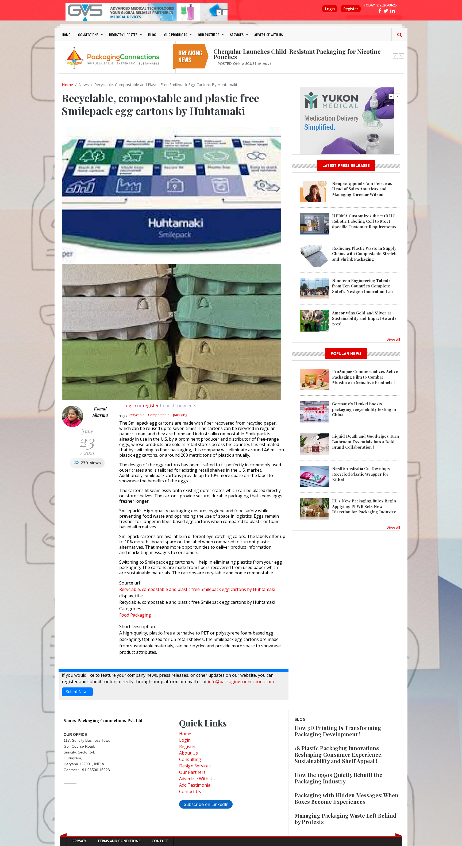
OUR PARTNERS (208, 34)
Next (225, 12)
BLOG (152, 34)
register (151, 406)
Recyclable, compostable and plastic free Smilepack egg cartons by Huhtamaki (197, 589)
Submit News (77, 691)
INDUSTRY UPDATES (123, 34)
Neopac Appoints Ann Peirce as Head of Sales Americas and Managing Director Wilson (362, 189)
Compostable (159, 414)
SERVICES (237, 34)
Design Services (195, 766)
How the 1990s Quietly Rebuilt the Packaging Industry (338, 778)
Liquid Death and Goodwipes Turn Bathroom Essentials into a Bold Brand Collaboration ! (365, 441)
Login (330, 8)
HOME (66, 34)
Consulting (190, 759)
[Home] (113, 58)
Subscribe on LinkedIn (206, 804)
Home (67, 84)
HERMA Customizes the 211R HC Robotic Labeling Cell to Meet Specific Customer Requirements (364, 221)
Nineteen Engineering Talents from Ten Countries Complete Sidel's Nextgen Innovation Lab (362, 286)
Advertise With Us (197, 779)
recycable (137, 414)
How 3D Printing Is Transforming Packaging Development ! (338, 731)
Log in (130, 406)
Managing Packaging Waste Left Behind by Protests (345, 818)
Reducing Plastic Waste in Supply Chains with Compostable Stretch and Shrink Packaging (364, 253)
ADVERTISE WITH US (268, 34)
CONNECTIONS (88, 34)
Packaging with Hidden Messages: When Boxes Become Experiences (346, 798)
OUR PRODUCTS (175, 34)
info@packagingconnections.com (241, 682)
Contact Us (190, 791)
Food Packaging (135, 615)
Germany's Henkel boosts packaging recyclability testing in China (364, 409)
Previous (219, 12)
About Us (188, 753)
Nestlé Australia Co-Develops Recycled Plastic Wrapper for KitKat (361, 474)
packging (180, 414)
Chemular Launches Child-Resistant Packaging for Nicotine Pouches (297, 54)
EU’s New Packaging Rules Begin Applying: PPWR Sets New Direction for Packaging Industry (364, 506)
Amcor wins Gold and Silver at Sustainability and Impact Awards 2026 (364, 318)
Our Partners (192, 772)
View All (393, 339)
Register (350, 8)
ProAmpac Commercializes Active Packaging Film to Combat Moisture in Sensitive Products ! (365, 377)
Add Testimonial (195, 785)
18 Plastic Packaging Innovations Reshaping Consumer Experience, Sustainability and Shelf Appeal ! (339, 754)
